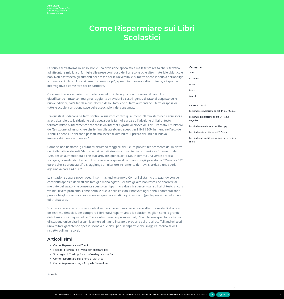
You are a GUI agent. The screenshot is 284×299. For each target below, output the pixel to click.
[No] (280, 294)
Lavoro (192, 90)
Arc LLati (53, 5)
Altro (191, 73)
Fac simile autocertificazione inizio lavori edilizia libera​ (212, 140)
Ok (212, 294)
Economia (194, 79)
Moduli (192, 96)
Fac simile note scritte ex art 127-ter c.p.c (210, 132)
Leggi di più (223, 294)
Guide (54, 274)
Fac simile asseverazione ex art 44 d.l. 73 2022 (212, 111)
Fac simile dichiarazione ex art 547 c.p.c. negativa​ (209, 118)
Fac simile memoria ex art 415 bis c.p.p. (208, 126)
